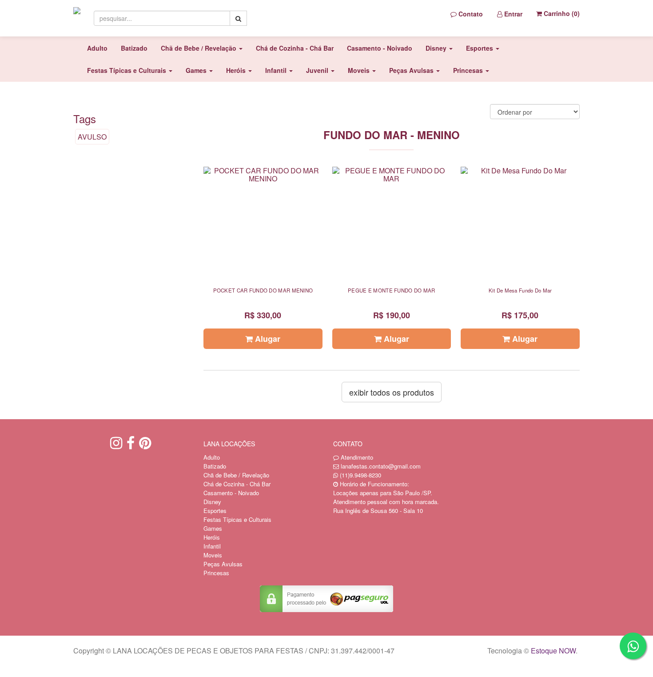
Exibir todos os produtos (391, 392)
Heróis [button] (236, 70)
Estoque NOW (553, 650)
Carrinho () (561, 13)
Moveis (212, 555)
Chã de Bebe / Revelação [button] (199, 48)
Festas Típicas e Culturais (237, 519)
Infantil (212, 546)
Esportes (215, 510)
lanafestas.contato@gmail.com (381, 466)
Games (212, 528)
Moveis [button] (359, 70)
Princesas (216, 573)
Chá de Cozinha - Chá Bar (295, 48)
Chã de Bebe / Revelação (236, 475)
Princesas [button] (469, 70)
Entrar (512, 13)
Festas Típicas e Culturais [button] (127, 70)
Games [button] (197, 70)
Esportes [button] (480, 48)
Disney (212, 501)
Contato (470, 13)
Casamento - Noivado (379, 48)
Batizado (134, 48)
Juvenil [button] (318, 70)
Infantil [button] (276, 70)
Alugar (266, 339)
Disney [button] (437, 48)
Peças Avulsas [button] (412, 70)
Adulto (97, 48)
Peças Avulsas (223, 564)
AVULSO (92, 137)
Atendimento (356, 457)
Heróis (211, 537)
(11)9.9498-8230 (360, 475)
